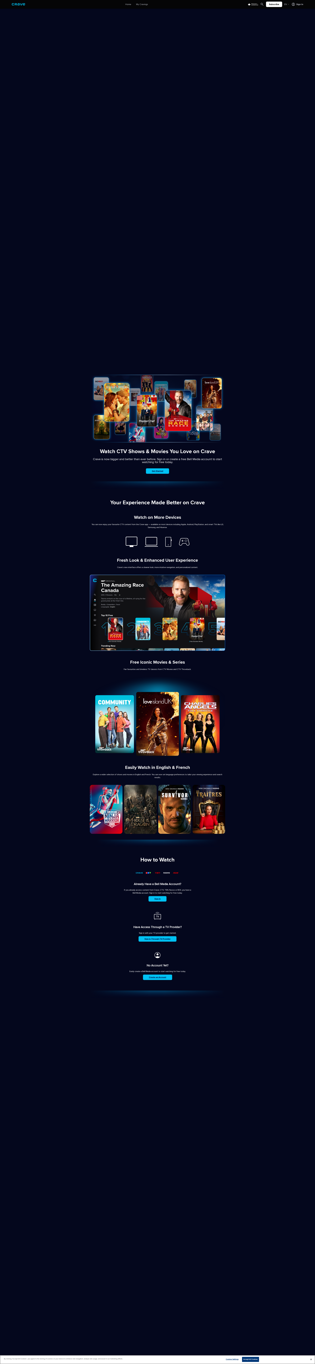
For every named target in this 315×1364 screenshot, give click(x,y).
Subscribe (274, 4)
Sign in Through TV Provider (157, 939)
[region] (157, 1359)
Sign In (157, 899)
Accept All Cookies (250, 1359)
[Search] (262, 4)
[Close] (311, 1359)
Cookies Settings (232, 1359)
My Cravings (142, 4)
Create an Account (157, 977)
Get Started (157, 471)
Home (128, 4)
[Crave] (18, 4)
